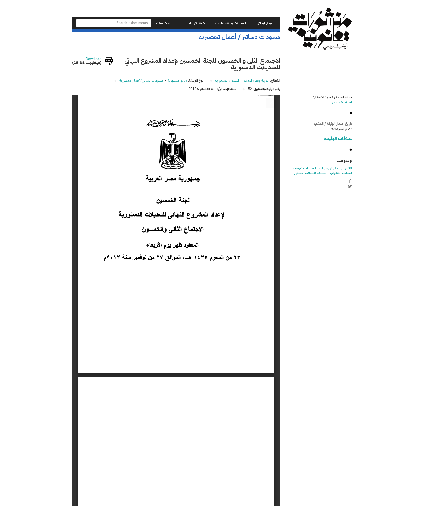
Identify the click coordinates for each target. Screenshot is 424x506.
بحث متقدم (163, 23)
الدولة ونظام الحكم (256, 80)
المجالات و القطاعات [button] (231, 23)
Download (93, 59)
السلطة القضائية (316, 172)
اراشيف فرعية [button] (198, 23)
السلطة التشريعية (305, 168)
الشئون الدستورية (227, 80)
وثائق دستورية (177, 80)
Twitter (350, 186)
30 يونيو (346, 168)
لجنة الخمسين (342, 102)
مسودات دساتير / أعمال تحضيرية (141, 80)
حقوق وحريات (328, 168)
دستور (298, 172)
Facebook (350, 181)
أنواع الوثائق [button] (264, 23)
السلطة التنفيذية (341, 172)
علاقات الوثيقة (338, 138)
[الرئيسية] (320, 28)
